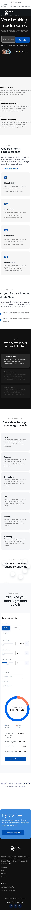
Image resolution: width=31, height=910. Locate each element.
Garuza (17, 902)
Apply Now (15, 759)
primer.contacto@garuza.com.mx (20, 6)
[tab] (15, 361)
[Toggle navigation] (29, 12)
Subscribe (22, 40)
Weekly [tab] (6, 633)
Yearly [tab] (6, 628)
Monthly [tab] (15, 628)
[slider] (3, 644)
